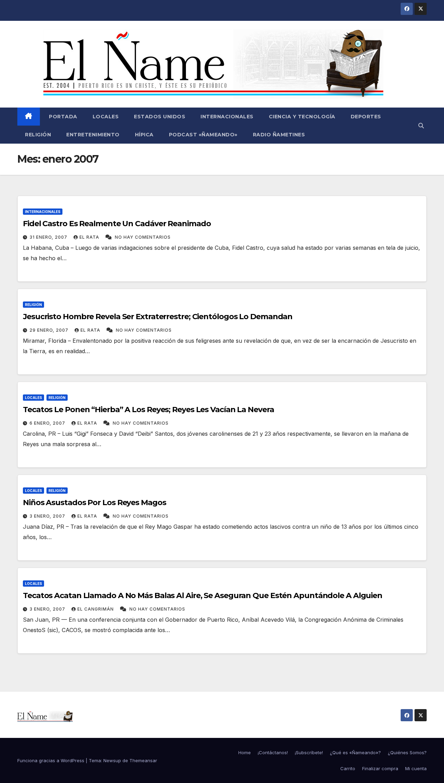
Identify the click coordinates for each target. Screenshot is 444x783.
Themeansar (143, 760)
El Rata (90, 237)
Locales (106, 116)
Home (244, 752)
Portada (62, 116)
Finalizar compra (380, 768)
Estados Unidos (159, 116)
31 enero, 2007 (49, 237)
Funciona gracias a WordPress (51, 760)
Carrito (347, 768)
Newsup (112, 760)
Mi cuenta (416, 768)
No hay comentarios (143, 237)
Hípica (144, 134)
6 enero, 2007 (48, 423)
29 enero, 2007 (49, 330)
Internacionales (227, 116)
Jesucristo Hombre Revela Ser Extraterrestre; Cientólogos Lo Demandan (157, 316)
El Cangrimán (96, 609)
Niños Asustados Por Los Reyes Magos (94, 502)
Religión (38, 134)
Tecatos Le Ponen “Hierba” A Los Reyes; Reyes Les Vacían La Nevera (148, 409)
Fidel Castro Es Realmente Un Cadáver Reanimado (117, 223)
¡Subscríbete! (309, 752)
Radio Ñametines (279, 134)
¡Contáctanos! (273, 752)
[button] (421, 125)
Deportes (366, 116)
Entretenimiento (93, 134)
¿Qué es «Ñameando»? (355, 752)
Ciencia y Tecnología (302, 116)
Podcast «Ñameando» (203, 134)
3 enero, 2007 (48, 516)
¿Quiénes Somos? (407, 752)
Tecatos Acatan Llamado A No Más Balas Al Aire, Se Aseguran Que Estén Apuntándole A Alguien (202, 595)
